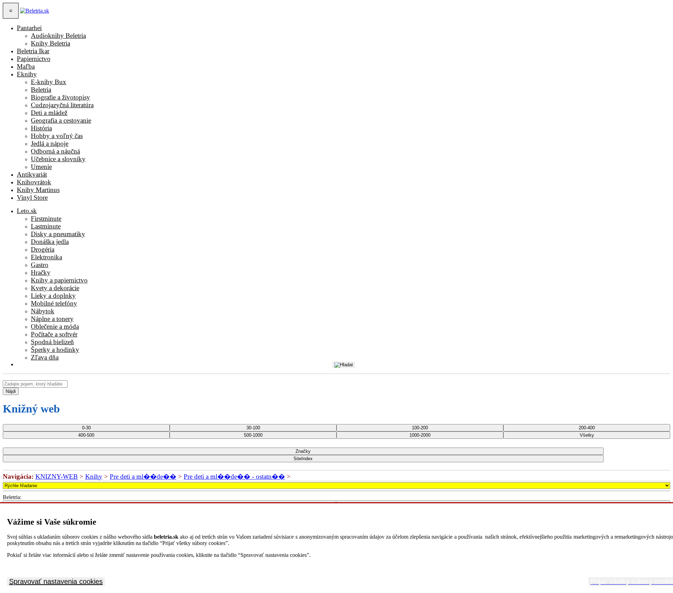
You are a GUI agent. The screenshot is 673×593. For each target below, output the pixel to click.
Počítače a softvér (54, 334)
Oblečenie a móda (55, 326)
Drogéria (42, 249)
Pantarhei (29, 28)
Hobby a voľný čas (57, 135)
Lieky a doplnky (53, 295)
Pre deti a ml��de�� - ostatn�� (234, 476)
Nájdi (11, 391)
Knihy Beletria (50, 43)
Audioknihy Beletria (58, 35)
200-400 (587, 427)
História (41, 128)
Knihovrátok (34, 182)
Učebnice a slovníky (58, 159)
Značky (303, 451)
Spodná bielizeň (52, 342)
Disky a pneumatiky (58, 234)
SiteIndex (303, 458)
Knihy (93, 476)
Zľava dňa (45, 357)
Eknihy (27, 74)
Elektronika (46, 257)
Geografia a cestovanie (61, 120)
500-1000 (253, 435)
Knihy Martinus (38, 189)
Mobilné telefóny (54, 303)
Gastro (39, 264)
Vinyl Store (32, 197)
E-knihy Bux (48, 82)
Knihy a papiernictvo (59, 280)
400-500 (86, 435)
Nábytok (42, 311)
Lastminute (46, 226)
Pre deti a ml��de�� (143, 476)
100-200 (420, 427)
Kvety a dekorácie (55, 288)
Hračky (40, 272)
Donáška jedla (50, 241)
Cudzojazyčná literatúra (62, 105)
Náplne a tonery (52, 318)
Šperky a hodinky (55, 349)
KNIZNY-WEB (56, 476)
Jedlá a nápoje (49, 143)
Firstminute (46, 218)
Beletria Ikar (33, 51)
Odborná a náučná (55, 151)
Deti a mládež (49, 112)
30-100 (253, 427)
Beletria (41, 89)
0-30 (86, 427)
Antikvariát (32, 174)
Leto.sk (27, 210)
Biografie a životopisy (60, 97)
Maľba (26, 66)
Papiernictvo (33, 58)
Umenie (41, 166)
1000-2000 (419, 435)
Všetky (587, 435)
